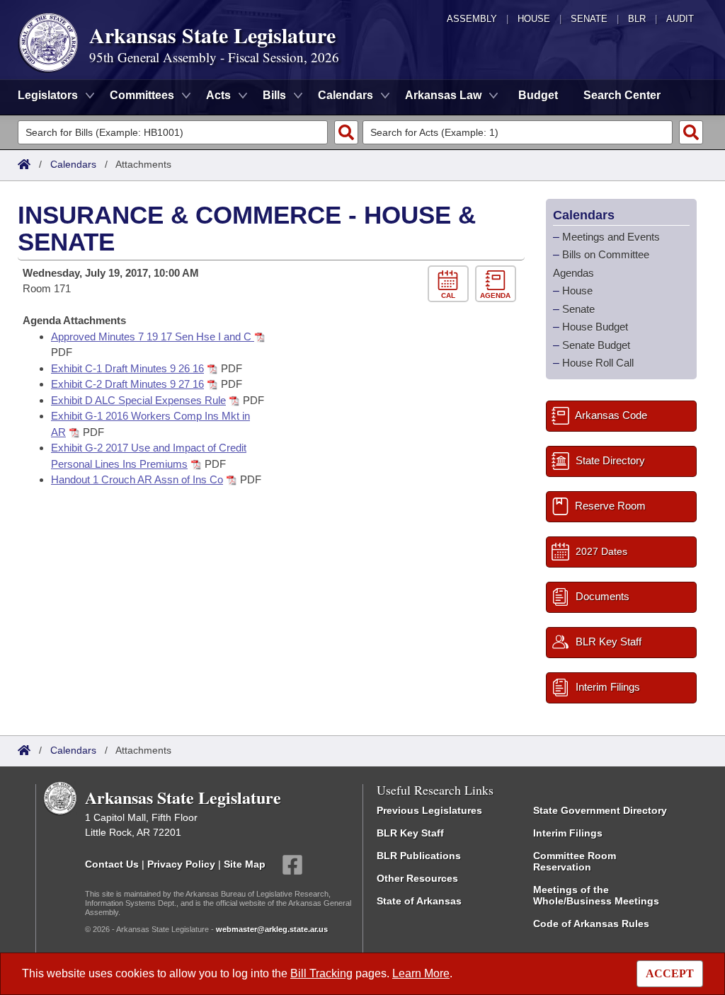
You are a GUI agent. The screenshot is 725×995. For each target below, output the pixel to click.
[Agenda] (497, 284)
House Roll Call (598, 363)
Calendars (73, 164)
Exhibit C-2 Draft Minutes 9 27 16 (127, 384)
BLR (637, 18)
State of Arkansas (419, 901)
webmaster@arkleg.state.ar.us (272, 929)
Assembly (472, 18)
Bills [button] (274, 95)
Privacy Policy (181, 863)
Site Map (245, 863)
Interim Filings (568, 833)
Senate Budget (596, 345)
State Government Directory (600, 810)
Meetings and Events (611, 237)
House (534, 18)
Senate (589, 18)
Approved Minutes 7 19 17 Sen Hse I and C (152, 336)
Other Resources (417, 878)
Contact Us (112, 863)
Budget (538, 95)
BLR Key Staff (410, 833)
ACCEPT (670, 973)
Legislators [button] (48, 95)
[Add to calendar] (451, 284)
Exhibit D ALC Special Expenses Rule (138, 400)
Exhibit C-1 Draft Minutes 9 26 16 (127, 368)
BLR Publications (419, 855)
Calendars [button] (345, 95)
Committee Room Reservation (574, 861)
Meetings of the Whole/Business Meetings (596, 895)
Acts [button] (218, 95)
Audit (680, 18)
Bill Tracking (321, 973)
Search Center (622, 95)
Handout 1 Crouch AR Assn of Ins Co (137, 479)
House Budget (595, 327)
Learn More (421, 973)
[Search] (346, 132)
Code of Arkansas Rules (591, 923)
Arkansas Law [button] (443, 95)
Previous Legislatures (429, 810)
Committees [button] (142, 95)
